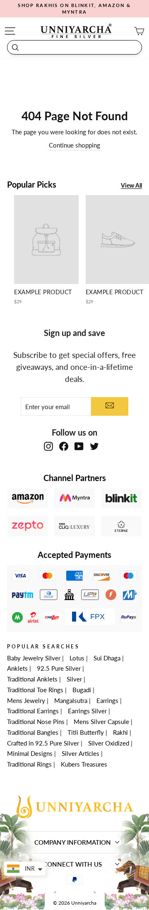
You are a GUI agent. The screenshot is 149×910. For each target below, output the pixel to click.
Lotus (77, 658)
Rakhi (120, 732)
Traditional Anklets (32, 679)
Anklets (17, 668)
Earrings (107, 700)
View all (131, 186)
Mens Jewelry (26, 700)
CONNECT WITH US (72, 864)
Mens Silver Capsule (101, 721)
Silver (74, 679)
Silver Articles (80, 753)
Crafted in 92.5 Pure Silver (43, 743)
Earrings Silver (87, 711)
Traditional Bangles (32, 732)
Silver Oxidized (108, 743)
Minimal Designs (30, 753)
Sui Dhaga (107, 658)
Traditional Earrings (33, 711)
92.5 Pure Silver (59, 668)
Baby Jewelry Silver (33, 658)
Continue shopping (74, 145)
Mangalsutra (70, 700)
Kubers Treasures (84, 764)
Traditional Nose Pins (36, 721)
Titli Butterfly (85, 732)
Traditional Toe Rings (35, 689)
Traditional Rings (29, 764)
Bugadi (81, 689)
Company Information (72, 842)
